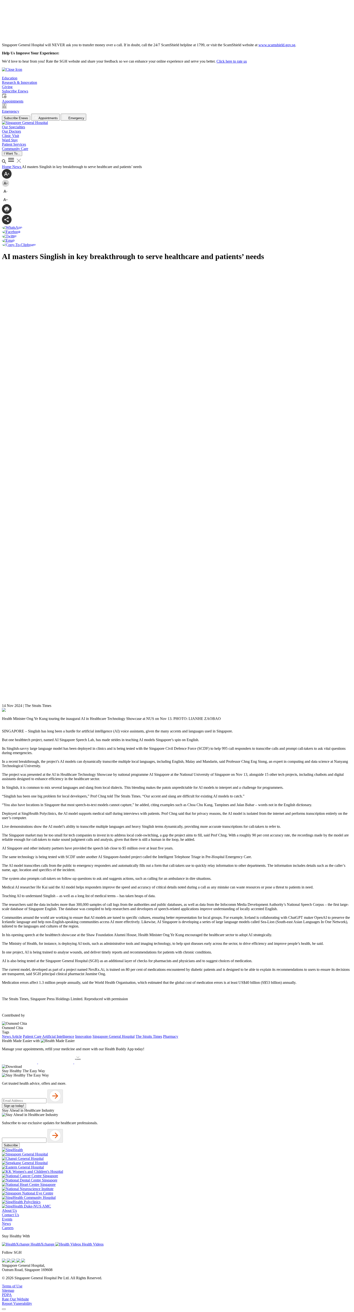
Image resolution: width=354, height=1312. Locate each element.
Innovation (83, 1036)
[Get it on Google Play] (56, 1062)
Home (7, 167)
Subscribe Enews (16, 118)
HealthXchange (42, 1244)
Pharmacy (170, 1036)
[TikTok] (18, 1261)
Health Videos (92, 1244)
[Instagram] (14, 1261)
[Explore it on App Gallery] (91, 1062)
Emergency (75, 118)
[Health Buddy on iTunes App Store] (20, 1062)
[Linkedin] (23, 1261)
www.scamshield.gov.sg (276, 45)
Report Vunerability (17, 1303)
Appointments (48, 118)
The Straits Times (149, 1036)
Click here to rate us (231, 61)
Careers (7, 1228)
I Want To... (12, 153)
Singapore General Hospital (113, 1036)
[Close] (4, 1309)
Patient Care (32, 1036)
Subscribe (11, 1145)
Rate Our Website (15, 1299)
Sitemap (8, 1290)
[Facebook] (4, 1261)
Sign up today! (14, 1106)
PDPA (7, 1295)
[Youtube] (9, 1261)
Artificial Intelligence (58, 1036)
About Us (9, 1210)
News (17, 167)
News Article (12, 1036)
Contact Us (10, 1215)
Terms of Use (12, 1286)
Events (7, 1219)
